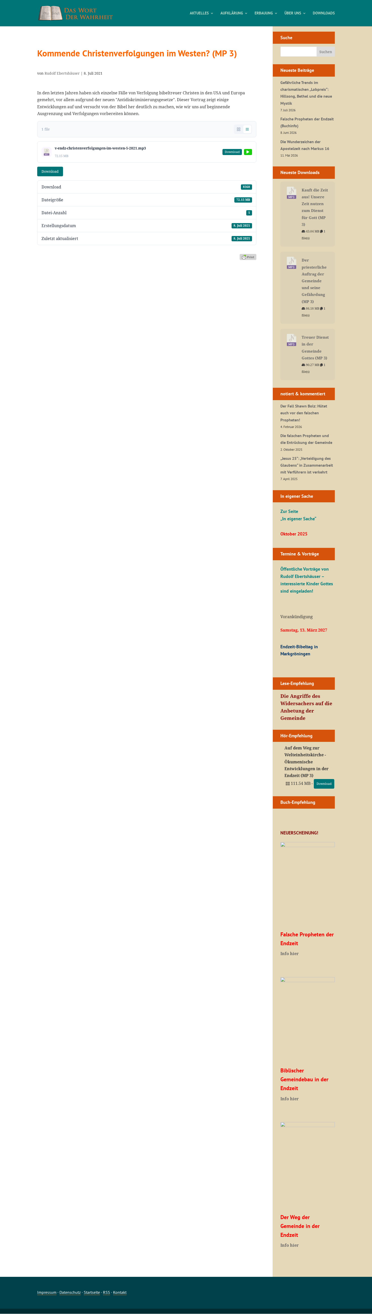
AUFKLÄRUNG (231, 13)
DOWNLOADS (324, 13)
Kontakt (120, 1292)
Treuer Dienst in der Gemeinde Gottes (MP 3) (315, 347)
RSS (106, 1292)
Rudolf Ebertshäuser (62, 73)
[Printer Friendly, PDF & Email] (248, 256)
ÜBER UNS (292, 13)
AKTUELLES (199, 13)
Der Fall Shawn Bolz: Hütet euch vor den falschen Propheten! (303, 412)
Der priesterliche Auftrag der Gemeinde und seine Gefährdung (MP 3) (314, 280)
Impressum (46, 1292)
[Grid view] (239, 129)
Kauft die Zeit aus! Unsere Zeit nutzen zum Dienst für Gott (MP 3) (315, 207)
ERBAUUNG (264, 13)
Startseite (92, 1292)
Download (50, 171)
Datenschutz (70, 1292)
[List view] (247, 129)
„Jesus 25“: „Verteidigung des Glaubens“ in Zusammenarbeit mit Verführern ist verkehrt (306, 465)
